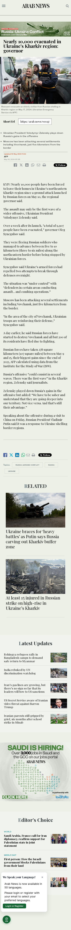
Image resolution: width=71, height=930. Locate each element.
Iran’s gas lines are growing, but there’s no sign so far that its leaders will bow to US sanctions (24, 688)
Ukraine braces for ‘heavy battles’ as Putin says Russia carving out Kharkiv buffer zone (32, 539)
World (7, 832)
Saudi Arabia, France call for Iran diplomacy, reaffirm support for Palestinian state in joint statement (25, 840)
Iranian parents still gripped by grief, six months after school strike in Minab (24, 719)
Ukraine (12, 471)
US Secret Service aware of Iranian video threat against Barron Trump (26, 703)
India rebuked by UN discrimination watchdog (20, 671)
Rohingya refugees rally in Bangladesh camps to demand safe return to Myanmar (23, 658)
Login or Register (14, 906)
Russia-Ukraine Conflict (27, 465)
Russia (51, 465)
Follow (61, 165)
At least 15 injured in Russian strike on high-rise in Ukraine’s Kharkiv (33, 603)
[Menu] (3, 6)
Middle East (10, 855)
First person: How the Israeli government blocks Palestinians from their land (25, 862)
